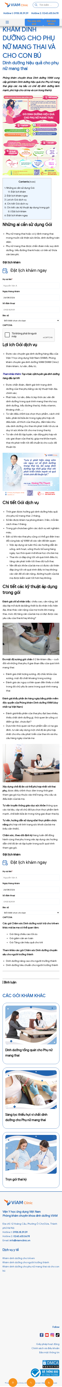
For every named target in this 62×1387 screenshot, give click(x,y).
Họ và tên (7, 279)
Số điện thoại (9, 303)
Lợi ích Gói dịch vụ (15, 199)
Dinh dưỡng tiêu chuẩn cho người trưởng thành (32, 965)
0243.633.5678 (21, 1236)
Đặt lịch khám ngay (16, 195)
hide (32, 181)
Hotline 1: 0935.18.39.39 (15, 13)
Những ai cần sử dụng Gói (19, 187)
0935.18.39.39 (20, 1232)
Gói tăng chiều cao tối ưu (23, 934)
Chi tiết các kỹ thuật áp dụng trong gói (26, 207)
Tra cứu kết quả (34, 22)
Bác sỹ (6, 315)
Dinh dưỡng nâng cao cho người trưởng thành (31, 961)
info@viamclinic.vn (20, 1240)
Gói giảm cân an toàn (21, 938)
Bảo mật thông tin (49, 1352)
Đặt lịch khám (51, 22)
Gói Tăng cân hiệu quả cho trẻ (26, 942)
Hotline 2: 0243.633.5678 (45, 13)
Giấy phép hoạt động (47, 1344)
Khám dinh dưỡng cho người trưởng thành (26, 1262)
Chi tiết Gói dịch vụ (16, 203)
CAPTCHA (7, 325)
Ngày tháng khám (11, 291)
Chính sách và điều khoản (45, 1348)
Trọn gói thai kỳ (16, 1179)
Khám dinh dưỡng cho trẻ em (19, 1258)
